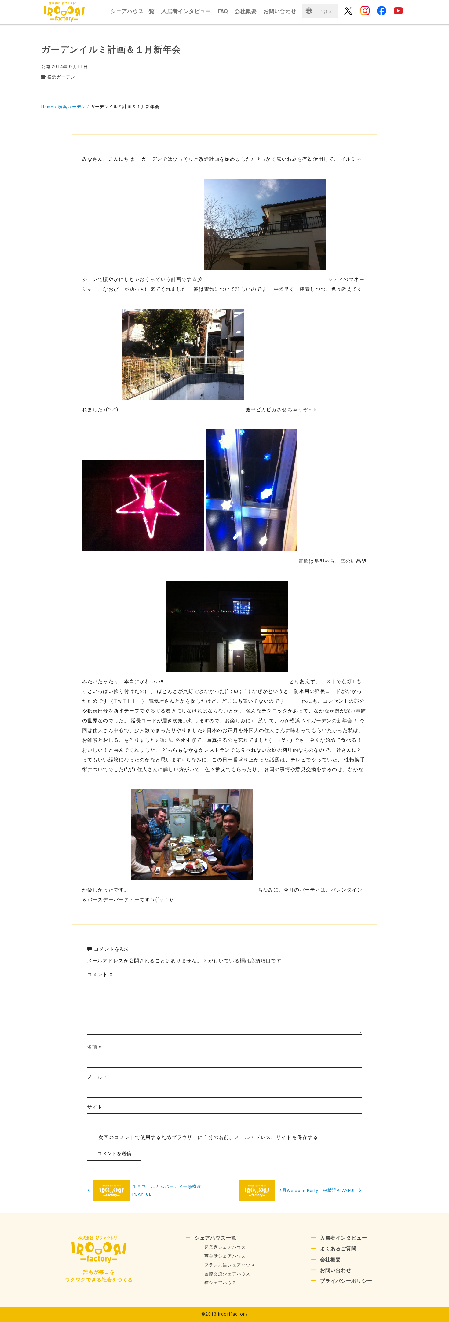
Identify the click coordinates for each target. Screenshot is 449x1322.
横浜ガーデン (61, 77)
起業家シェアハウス (225, 1247)
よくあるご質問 (338, 1248)
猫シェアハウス (220, 1282)
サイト (95, 1107)
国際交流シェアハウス (227, 1273)
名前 (94, 1047)
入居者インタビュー (343, 1238)
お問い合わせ (336, 1270)
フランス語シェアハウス (229, 1265)
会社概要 (330, 1259)
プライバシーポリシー (346, 1281)
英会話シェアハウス (225, 1256)
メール (97, 1077)
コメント (100, 974)
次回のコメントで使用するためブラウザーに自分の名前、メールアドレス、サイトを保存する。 (210, 1137)
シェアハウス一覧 (215, 1238)
